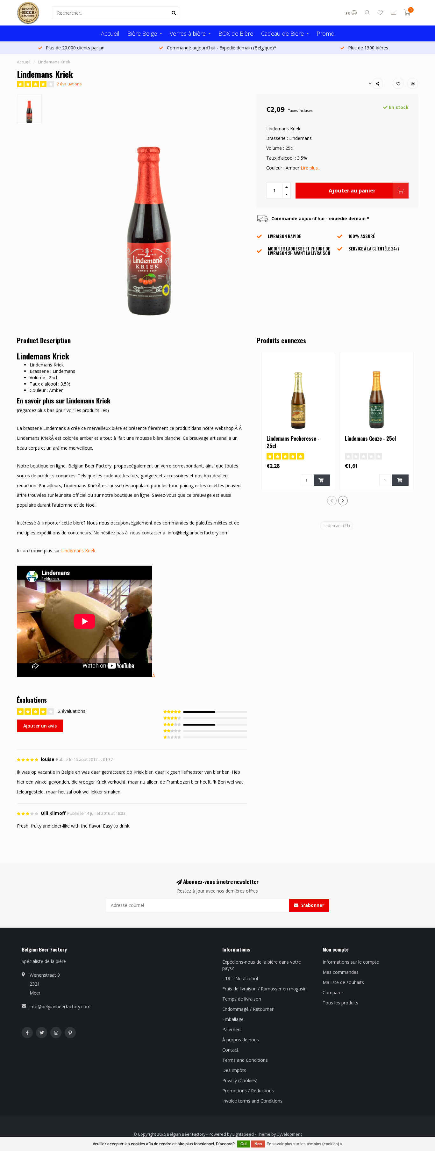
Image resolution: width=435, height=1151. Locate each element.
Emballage (233, 1019)
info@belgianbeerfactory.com (60, 1006)
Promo (325, 33)
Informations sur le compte (351, 962)
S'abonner (312, 905)
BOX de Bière (235, 33)
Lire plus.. (310, 168)
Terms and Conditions (245, 1060)
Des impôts (234, 1070)
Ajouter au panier (352, 190)
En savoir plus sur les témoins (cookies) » (304, 1144)
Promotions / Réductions (248, 1091)
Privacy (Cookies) (240, 1080)
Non (258, 1144)
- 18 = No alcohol (240, 978)
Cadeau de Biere (282, 33)
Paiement (232, 1029)
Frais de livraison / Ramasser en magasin (264, 989)
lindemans (337, 525)
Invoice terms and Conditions (252, 1101)
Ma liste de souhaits (343, 982)
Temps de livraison (241, 999)
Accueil (110, 33)
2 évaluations (69, 84)
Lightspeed (243, 1134)
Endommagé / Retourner (248, 1009)
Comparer (333, 992)
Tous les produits (340, 1003)
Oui (243, 1144)
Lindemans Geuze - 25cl (370, 438)
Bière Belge (142, 33)
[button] (332, 500)
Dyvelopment (289, 1134)
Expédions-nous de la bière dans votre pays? (261, 965)
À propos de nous (240, 1040)
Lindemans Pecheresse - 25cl (293, 442)
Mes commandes (341, 972)
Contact (230, 1050)
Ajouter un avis (40, 726)
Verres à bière (188, 33)
